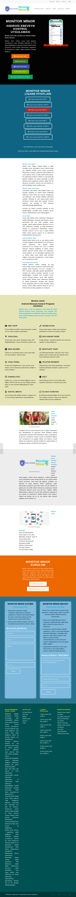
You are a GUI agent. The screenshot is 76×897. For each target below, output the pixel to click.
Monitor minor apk (62, 723)
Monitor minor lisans (63, 733)
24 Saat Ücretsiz (27, 712)
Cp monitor (60, 721)
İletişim (58, 1)
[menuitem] (51, 1)
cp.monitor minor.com (63, 716)
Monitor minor (26, 718)
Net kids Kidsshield (63, 718)
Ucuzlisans (60, 727)
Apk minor (60, 729)
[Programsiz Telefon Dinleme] (1, 448)
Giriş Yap (51, 1)
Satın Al (64, 1)
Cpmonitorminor (61, 731)
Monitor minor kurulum (63, 725)
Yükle (69, 1)
